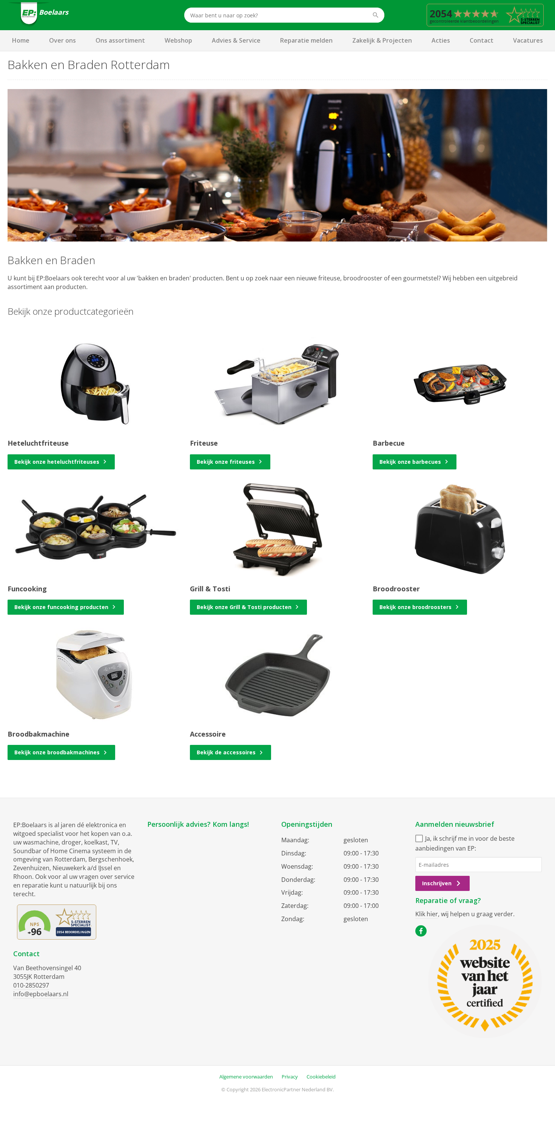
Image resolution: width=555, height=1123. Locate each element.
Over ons (62, 40)
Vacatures (528, 40)
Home (20, 40)
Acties (441, 40)
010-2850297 (31, 985)
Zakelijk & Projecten (382, 40)
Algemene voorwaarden (246, 1076)
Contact (481, 40)
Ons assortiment (120, 40)
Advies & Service (236, 40)
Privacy (290, 1076)
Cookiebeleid (321, 1076)
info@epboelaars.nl (40, 994)
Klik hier (426, 914)
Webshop (178, 40)
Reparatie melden (306, 40)
